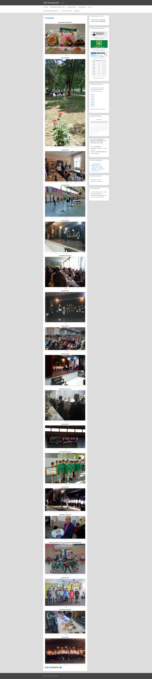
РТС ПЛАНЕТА (102, 109)
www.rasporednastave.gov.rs (96, 91)
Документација (72, 7)
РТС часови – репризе (66, 10)
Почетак (46, 7)
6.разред (92, 102)
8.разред (92, 106)
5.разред (92, 101)
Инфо (89, 7)
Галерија (76, 10)
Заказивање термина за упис (57, 7)
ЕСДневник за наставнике (96, 181)
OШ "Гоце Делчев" (51, 2)
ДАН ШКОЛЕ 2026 (96, 170)
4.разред (92, 99)
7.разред (92, 104)
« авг (92, 133)
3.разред (92, 97)
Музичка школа (82, 7)
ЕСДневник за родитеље (96, 179)
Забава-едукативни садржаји (51, 10)
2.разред (92, 96)
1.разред (92, 94)
